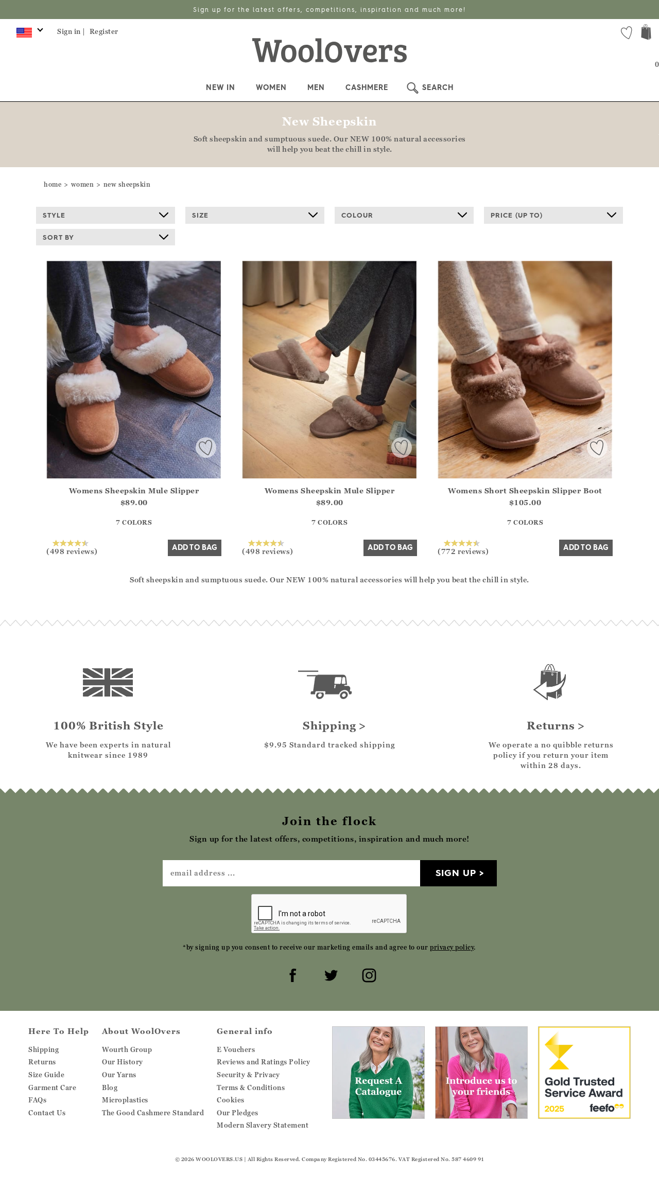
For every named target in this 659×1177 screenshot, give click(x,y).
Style (54, 215)
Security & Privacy (248, 1075)
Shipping (43, 1049)
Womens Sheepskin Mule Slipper (134, 490)
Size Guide (46, 1075)
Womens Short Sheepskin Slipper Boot (525, 490)
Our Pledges (237, 1113)
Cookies (231, 1100)
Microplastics (125, 1100)
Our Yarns (119, 1075)
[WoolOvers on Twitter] (329, 973)
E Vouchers (236, 1049)
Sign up (456, 872)
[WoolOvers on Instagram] (367, 973)
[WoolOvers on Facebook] (291, 973)
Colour (357, 215)
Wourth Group (127, 1049)
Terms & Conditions (251, 1087)
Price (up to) (517, 215)
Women (271, 87)
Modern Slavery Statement (262, 1125)
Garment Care (52, 1087)
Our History (122, 1062)
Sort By (58, 237)
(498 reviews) (72, 551)
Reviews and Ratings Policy (263, 1062)
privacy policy (452, 947)
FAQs (37, 1100)
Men (316, 87)
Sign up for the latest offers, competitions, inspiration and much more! (329, 9)
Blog (109, 1087)
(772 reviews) (463, 551)
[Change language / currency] (28, 35)
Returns (42, 1062)
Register (104, 31)
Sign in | (71, 31)
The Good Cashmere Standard (153, 1113)
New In (220, 87)
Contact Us (46, 1113)
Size (200, 215)
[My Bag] (646, 33)
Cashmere (366, 87)
